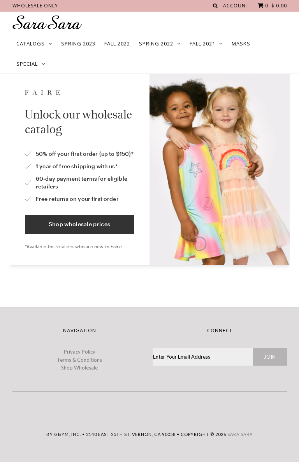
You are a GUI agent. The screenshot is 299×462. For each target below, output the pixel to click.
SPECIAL (27, 63)
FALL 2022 (117, 43)
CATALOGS (30, 43)
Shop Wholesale (79, 367)
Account (236, 5)
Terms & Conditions (79, 360)
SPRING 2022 (156, 43)
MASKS (241, 43)
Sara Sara (240, 434)
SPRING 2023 (78, 43)
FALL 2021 (202, 43)
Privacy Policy (79, 352)
